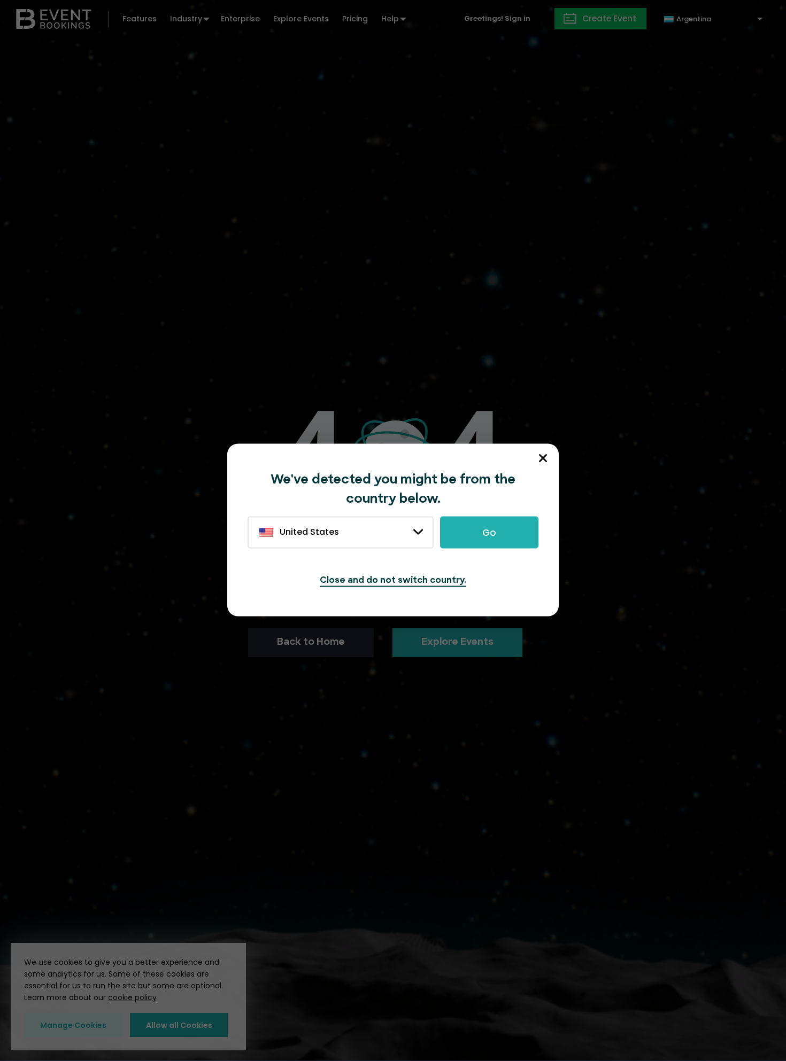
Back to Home (311, 642)
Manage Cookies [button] (73, 1025)
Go (489, 532)
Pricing (355, 18)
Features (139, 18)
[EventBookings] (53, 18)
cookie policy (132, 997)
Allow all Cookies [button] (179, 1025)
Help (390, 18)
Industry (186, 18)
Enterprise (240, 18)
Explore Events (301, 18)
